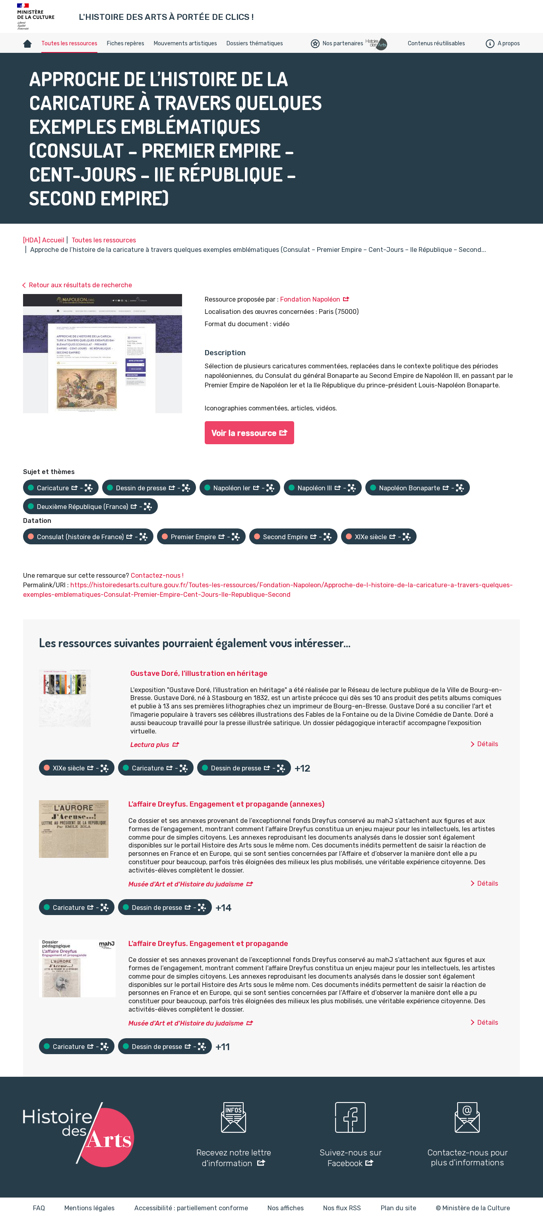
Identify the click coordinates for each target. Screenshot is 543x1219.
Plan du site (398, 1208)
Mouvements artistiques (185, 43)
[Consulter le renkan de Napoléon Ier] (270, 488)
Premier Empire (193, 537)
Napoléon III (315, 488)
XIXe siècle (371, 537)
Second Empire (285, 537)
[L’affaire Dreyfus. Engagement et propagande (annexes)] (74, 828)
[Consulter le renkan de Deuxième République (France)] (148, 507)
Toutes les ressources (69, 43)
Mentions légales (89, 1208)
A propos (509, 43)
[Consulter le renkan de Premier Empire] (236, 537)
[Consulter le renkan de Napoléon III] (352, 488)
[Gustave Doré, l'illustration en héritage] (65, 698)
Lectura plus (149, 745)
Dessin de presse (141, 488)
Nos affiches (286, 1208)
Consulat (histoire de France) (80, 537)
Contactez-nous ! (157, 575)
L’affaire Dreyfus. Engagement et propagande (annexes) (226, 804)
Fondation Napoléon (310, 299)
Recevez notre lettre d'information (233, 1157)
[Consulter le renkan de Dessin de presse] (186, 488)
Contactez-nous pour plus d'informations (467, 1157)
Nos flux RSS (342, 1208)
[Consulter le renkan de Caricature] (89, 488)
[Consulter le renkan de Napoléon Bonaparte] (460, 488)
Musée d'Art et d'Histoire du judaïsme (185, 884)
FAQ (39, 1208)
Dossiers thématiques (255, 43)
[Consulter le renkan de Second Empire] (328, 537)
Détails (487, 744)
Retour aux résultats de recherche (80, 285)
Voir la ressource (244, 433)
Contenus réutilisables (436, 43)
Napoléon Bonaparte (409, 488)
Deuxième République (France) (82, 507)
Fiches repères (125, 43)
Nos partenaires (343, 43)
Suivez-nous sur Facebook (351, 1157)
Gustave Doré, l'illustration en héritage (199, 673)
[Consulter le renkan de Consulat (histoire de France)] (143, 537)
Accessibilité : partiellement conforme (191, 1208)
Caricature (53, 488)
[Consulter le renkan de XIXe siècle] (407, 537)
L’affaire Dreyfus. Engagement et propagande (208, 943)
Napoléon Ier (231, 488)
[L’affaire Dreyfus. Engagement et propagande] (77, 967)
